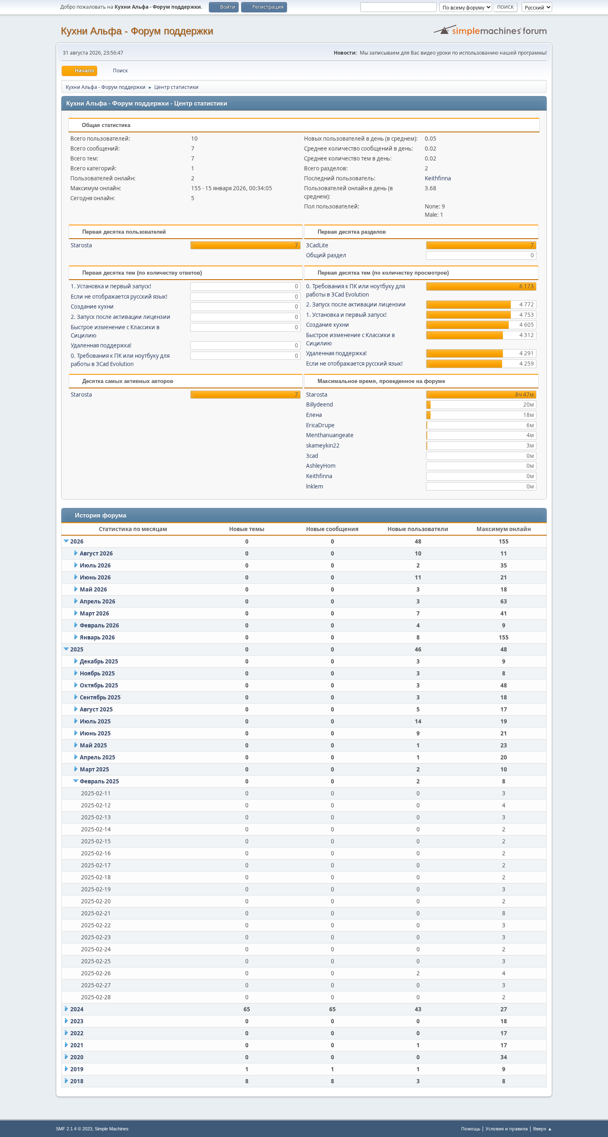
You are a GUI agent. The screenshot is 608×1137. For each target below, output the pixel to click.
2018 (77, 1081)
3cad (312, 456)
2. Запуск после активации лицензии (120, 317)
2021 (77, 1045)
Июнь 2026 (95, 577)
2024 (77, 1009)
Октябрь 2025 (99, 685)
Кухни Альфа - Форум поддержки (137, 30)
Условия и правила (507, 1128)
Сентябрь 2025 (100, 697)
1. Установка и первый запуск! (111, 286)
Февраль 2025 (99, 781)
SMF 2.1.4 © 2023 (74, 1128)
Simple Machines (112, 1128)
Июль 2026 (95, 565)
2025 (77, 649)
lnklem (314, 486)
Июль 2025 (95, 721)
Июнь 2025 (95, 733)
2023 (77, 1021)
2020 (77, 1057)
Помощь (470, 1128)
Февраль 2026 (99, 625)
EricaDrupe (320, 425)
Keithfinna (438, 178)
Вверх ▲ (542, 1128)
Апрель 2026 (97, 601)
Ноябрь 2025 (97, 673)
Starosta (81, 245)
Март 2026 (94, 613)
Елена (314, 415)
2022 (77, 1033)
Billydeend (319, 404)
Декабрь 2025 (99, 661)
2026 (77, 541)
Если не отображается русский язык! (119, 296)
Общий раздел (326, 255)
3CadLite (317, 245)
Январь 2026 (97, 637)
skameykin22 (323, 445)
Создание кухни (92, 306)
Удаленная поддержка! (101, 345)
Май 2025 (93, 745)
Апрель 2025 (97, 757)
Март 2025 (94, 769)
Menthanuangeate (330, 435)
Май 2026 (93, 589)
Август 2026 (96, 553)
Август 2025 (96, 709)
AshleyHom (320, 465)
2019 (77, 1069)
